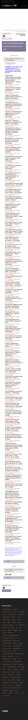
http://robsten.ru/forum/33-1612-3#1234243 (12, 441)
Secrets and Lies (14, 682)
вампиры (16, 669)
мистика (5, 685)
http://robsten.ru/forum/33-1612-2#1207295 (12, 341)
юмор (9, 646)
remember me (6, 627)
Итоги (22, 693)
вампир (21, 664)
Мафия (18, 680)
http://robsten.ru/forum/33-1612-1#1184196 (12, 194)
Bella (18, 638)
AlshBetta (5, 693)
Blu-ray (4, 630)
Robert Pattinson (21, 614)
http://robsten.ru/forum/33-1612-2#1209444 (12, 366)
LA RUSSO (17, 690)
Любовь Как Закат (7, 648)
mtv (16, 625)
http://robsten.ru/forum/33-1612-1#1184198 (12, 202)
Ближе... (19, 672)
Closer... (4, 674)
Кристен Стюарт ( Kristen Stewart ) (10, 635)
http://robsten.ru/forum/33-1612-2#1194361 (12, 309)
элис (16, 656)
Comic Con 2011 (6, 677)
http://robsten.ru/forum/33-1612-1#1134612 (12, 92)
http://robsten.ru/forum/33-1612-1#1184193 (13, 187)
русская (11, 693)
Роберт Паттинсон (7, 609)
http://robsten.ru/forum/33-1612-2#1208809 (12, 357)
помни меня (22, 625)
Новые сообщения (10, 30)
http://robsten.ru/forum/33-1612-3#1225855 (13, 408)
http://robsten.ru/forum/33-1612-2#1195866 (12, 317)
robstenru (16, 693)
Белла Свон (14, 611)
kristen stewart (6, 617)
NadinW (14, 566)
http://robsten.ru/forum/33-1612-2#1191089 (12, 279)
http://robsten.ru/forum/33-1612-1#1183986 (12, 181)
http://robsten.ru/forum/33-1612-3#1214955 (13, 400)
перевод (15, 643)
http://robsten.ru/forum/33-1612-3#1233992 (12, 417)
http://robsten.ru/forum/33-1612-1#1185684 (12, 220)
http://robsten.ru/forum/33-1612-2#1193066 (12, 302)
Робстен (13, 617)
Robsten (19, 617)
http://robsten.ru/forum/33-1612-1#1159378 (12, 118)
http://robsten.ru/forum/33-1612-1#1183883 (12, 163)
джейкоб (10, 669)
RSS (24, 31)
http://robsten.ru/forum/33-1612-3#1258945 (12, 489)
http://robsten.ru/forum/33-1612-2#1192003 (12, 287)
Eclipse (18, 619)
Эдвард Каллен (6, 619)
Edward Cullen (15, 640)
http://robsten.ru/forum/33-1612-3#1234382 (12, 451)
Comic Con (13, 638)
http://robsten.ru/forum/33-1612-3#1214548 (12, 389)
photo (9, 622)
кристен (5, 651)
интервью (11, 625)
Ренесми (5, 625)
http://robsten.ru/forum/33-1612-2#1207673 (12, 348)
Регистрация (10, 1)
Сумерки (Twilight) (7, 640)
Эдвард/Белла (11, 674)
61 (13, 571)
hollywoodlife (16, 648)
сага (9, 680)
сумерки (15, 609)
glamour (9, 630)
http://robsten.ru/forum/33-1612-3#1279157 (12, 523)
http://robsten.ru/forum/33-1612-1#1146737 (12, 109)
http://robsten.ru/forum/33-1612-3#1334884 (12, 543)
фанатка (5, 687)
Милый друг (21, 611)
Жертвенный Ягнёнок (8, 653)
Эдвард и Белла (6, 659)
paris (9, 651)
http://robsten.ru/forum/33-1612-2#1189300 (12, 257)
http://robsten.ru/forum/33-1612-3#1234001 (12, 432)
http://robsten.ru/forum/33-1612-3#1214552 (12, 394)
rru (3, 695)
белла (20, 630)
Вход (4, 1)
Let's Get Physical (6, 664)
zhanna (10, 39)
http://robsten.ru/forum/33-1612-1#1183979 (12, 170)
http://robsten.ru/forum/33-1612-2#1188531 (12, 242)
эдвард (15, 630)
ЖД (21, 648)
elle (17, 627)
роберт (4, 656)
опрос (19, 659)
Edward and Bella (17, 661)
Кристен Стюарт (11, 614)
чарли (14, 651)
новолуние (10, 632)
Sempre (13, 680)
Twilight (12, 627)
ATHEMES (22, 702)
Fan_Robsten (5, 39)
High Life (11, 690)
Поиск (21, 31)
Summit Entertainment (16, 677)
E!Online (14, 622)
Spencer (8, 695)
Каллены (22, 669)
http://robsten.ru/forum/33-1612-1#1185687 (12, 227)
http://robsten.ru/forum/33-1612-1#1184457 (12, 211)
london (4, 632)
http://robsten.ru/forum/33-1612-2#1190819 (12, 266)
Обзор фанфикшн (17, 646)
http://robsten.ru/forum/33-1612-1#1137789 (12, 100)
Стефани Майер (6, 611)
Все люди (14, 659)
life (13, 685)
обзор (4, 666)
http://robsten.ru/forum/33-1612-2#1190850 (12, 273)
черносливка (14, 55)
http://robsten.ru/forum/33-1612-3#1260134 (13, 499)
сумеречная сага (7, 643)
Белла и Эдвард (21, 666)
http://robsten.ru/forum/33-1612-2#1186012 (12, 234)
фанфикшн (18, 685)
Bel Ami (4, 614)
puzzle (4, 669)
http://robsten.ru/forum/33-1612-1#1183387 (12, 136)
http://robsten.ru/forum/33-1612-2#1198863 (12, 333)
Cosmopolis (14, 664)
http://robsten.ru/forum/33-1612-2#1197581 (12, 324)
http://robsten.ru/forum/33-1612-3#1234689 (12, 459)
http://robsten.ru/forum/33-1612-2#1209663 (12, 374)
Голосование (6, 638)
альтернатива (6, 672)
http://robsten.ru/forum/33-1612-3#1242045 (12, 472)
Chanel (4, 680)
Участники (18, 30)
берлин (18, 674)
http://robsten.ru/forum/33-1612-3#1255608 (12, 481)
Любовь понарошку (19, 653)
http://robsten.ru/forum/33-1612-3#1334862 (12, 534)
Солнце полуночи (7, 661)
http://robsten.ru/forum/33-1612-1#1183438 (12, 154)
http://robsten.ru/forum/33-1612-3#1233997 (12, 424)
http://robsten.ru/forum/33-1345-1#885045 (12, 85)
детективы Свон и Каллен (15, 687)
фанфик (13, 672)
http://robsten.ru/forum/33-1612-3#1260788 (12, 505)
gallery (4, 622)
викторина (5, 690)
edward (13, 619)
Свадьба (21, 643)
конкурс (4, 646)
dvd (20, 627)
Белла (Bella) (6, 682)
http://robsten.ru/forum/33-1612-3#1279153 (12, 514)
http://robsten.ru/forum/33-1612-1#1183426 (12, 145)
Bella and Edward (11, 666)
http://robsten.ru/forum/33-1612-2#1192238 (12, 294)
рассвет (20, 622)
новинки (21, 682)
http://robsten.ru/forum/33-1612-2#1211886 (12, 380)
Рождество (10, 656)
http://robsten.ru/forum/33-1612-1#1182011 (12, 125)
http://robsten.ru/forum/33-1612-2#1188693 (12, 249)
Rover (10, 685)
